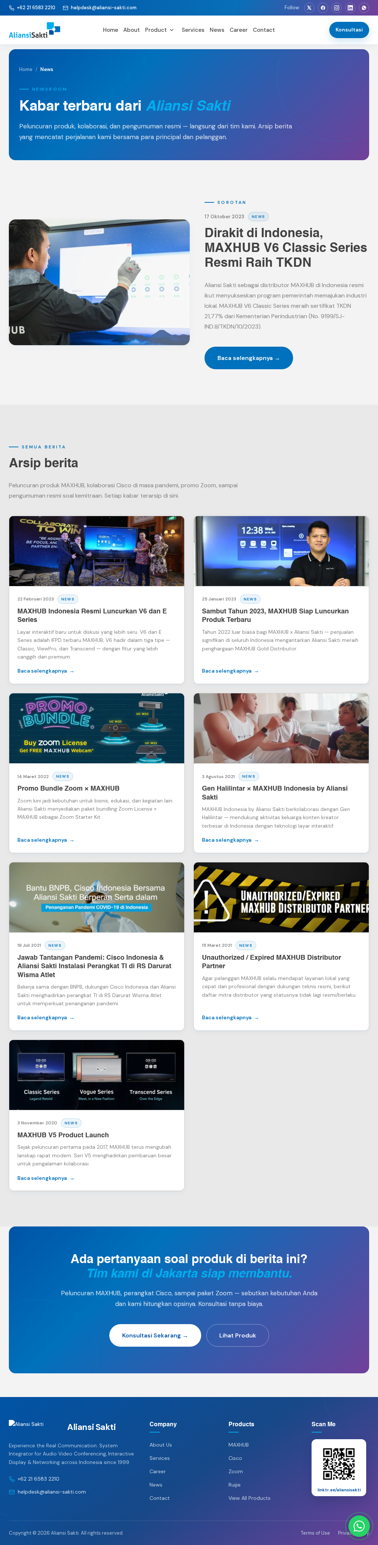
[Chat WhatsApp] (359, 1526)
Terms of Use (315, 1533)
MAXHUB (238, 1444)
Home (110, 30)
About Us (161, 1444)
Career (239, 30)
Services (193, 30)
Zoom (235, 1471)
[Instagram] (336, 8)
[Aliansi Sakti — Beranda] (51, 30)
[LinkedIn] (350, 8)
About (131, 30)
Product (156, 30)
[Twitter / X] (309, 8)
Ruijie (234, 1484)
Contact (264, 30)
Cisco (235, 1458)
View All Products (249, 1498)
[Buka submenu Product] (171, 30)
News (217, 30)
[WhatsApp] (364, 8)
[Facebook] (323, 8)
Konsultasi (349, 29)
